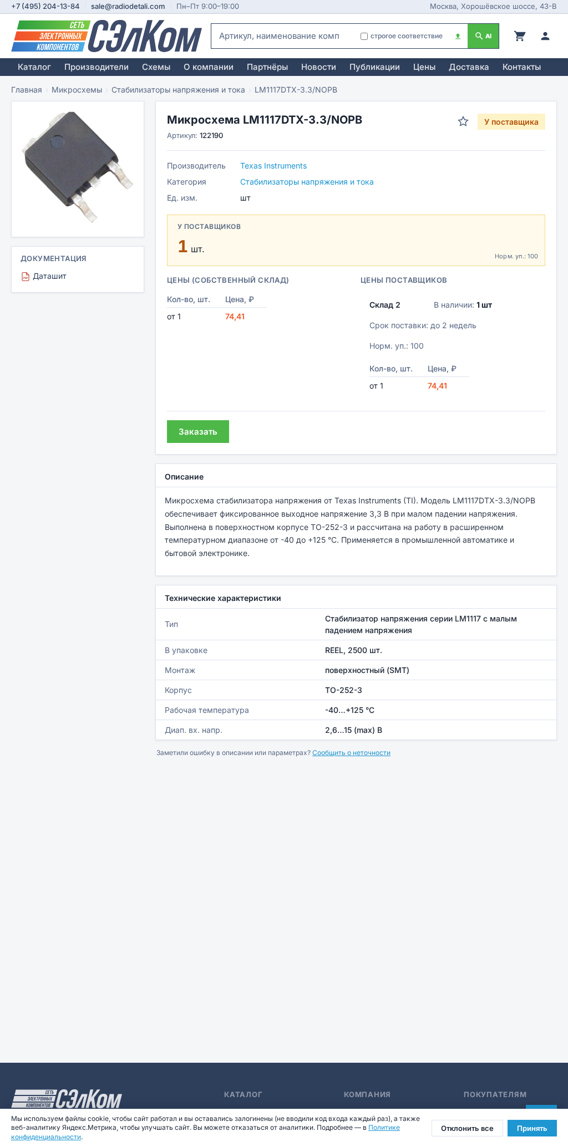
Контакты (522, 67)
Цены (424, 67)
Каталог (34, 67)
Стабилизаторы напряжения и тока (178, 89)
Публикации (374, 67)
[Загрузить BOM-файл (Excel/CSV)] (458, 36)
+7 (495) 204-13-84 (45, 6)
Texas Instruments (273, 165)
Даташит (45, 276)
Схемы (156, 67)
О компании (209, 67)
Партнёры (267, 67)
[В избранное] (463, 121)
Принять (532, 1128)
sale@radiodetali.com (128, 6)
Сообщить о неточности (351, 752)
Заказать (198, 431)
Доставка (469, 67)
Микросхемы (77, 89)
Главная (26, 89)
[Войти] (545, 36)
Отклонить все (467, 1128)
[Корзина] (519, 36)
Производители (96, 67)
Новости (318, 67)
